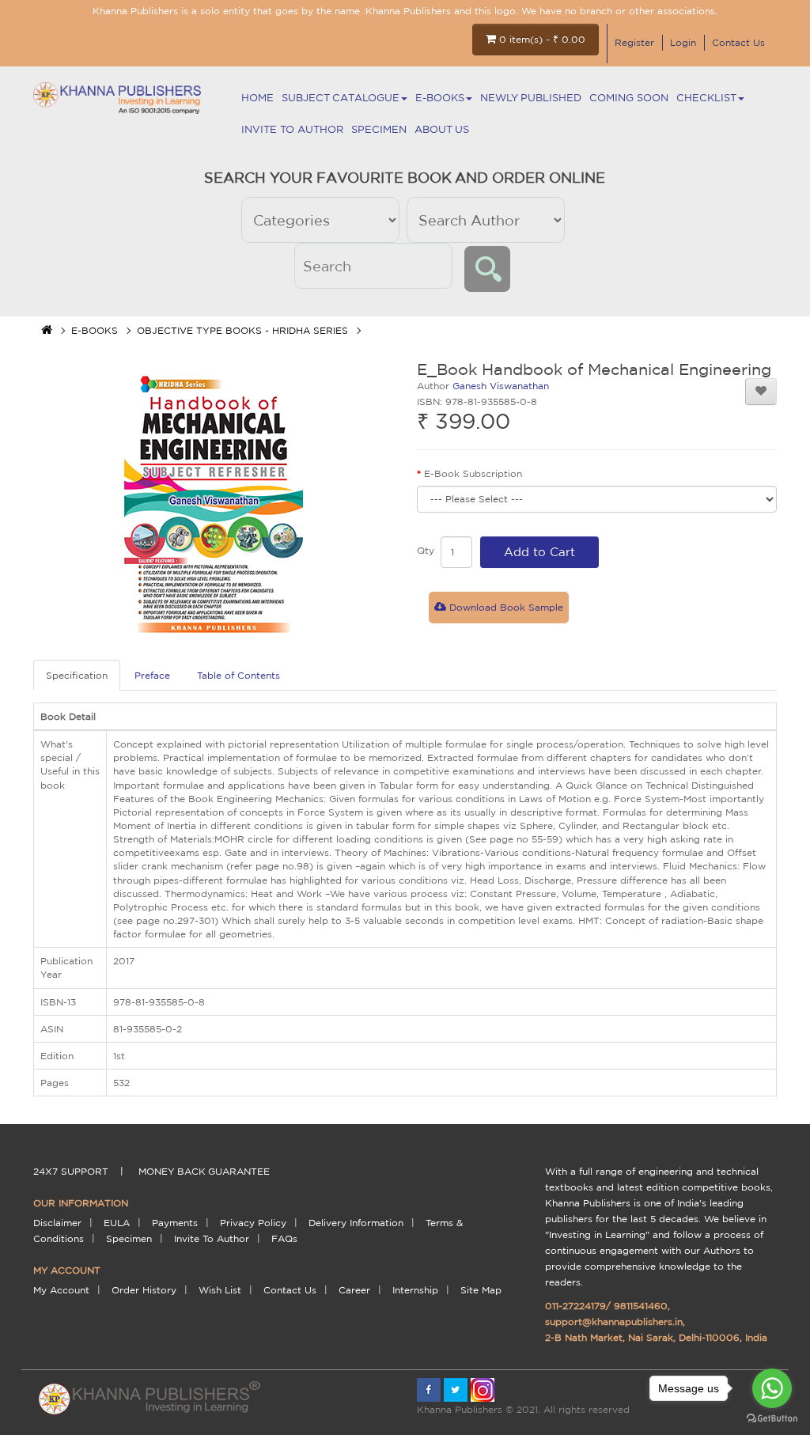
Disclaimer (57, 1222)
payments (175, 1222)
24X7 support (70, 1171)
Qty (425, 550)
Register (634, 42)
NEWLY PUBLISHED (530, 98)
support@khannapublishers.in (614, 1321)
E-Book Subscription (473, 473)
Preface (152, 675)
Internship (415, 1290)
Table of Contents (238, 675)
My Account (61, 1290)
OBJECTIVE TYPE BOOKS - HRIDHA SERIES (242, 330)
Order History (144, 1290)
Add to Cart (539, 551)
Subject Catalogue (340, 98)
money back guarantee (204, 1171)
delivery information (355, 1222)
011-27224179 (575, 1306)
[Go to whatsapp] (772, 1388)
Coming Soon (628, 98)
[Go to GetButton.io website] (772, 1419)
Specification (77, 675)
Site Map (481, 1290)
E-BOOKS (439, 98)
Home (257, 98)
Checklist (706, 98)
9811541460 (641, 1306)
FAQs (284, 1238)
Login (683, 42)
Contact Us (738, 42)
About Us (441, 129)
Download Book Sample (504, 607)
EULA (117, 1222)
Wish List (220, 1290)
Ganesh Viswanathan (500, 386)
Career (354, 1290)
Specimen (379, 129)
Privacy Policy (253, 1222)
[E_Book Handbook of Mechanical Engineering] (213, 502)
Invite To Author (292, 129)
